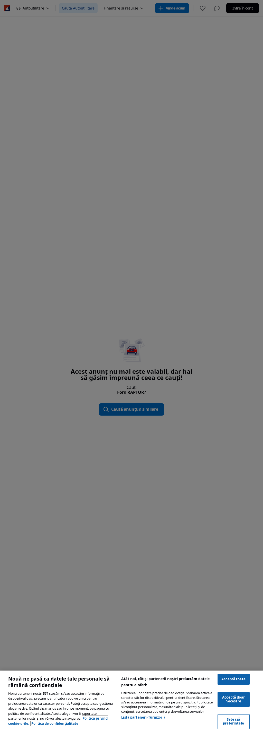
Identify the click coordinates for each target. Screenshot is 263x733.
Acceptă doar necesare (233, 699)
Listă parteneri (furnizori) (143, 717)
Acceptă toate (233, 679)
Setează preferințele (233, 721)
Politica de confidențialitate (54, 723)
